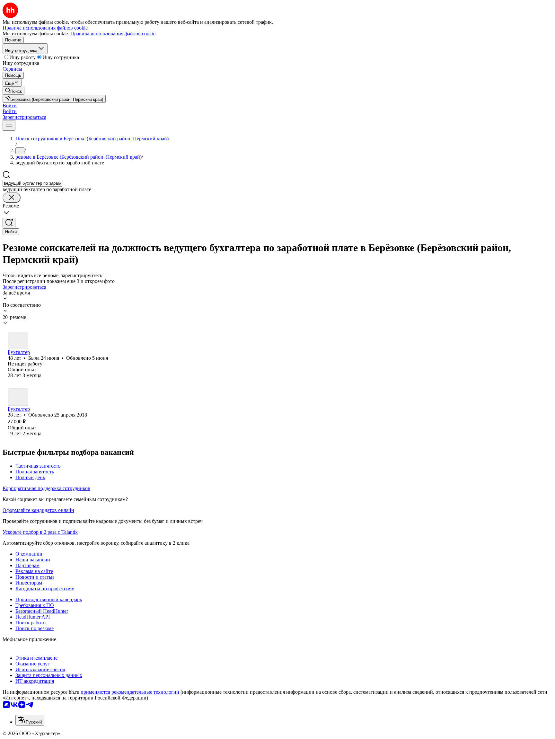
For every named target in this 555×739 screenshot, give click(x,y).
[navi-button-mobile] (9, 125)
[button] (10, 105)
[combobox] (32, 183)
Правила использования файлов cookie (112, 33)
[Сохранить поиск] (9, 223)
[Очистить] (12, 197)
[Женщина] (18, 340)
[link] (13, 91)
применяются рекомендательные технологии (130, 692)
